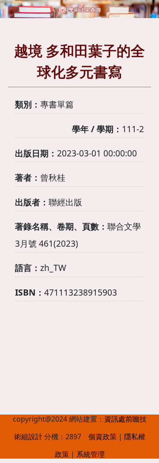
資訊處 (114, 419)
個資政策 (102, 436)
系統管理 (90, 454)
